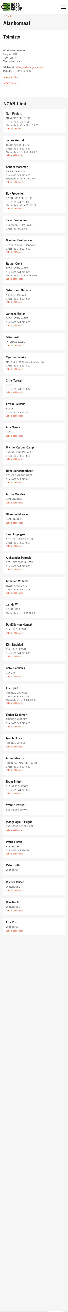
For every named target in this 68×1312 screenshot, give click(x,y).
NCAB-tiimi (9, 83)
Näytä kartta (10, 77)
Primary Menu (63, 7)
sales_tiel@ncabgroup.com (29, 67)
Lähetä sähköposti (14, 129)
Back (9, 16)
